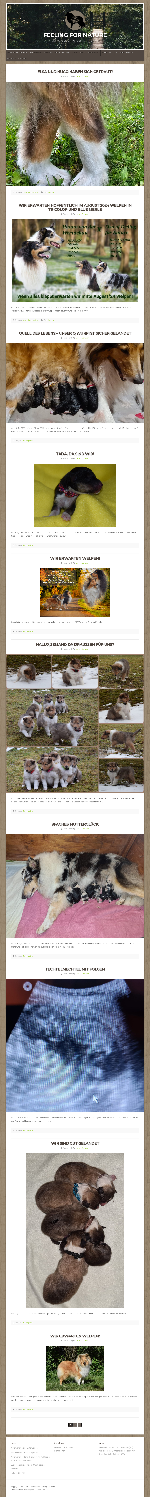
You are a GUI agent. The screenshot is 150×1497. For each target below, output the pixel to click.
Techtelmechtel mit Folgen (75, 969)
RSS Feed (45, 1490)
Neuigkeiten (35, 53)
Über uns (48, 53)
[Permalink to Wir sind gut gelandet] (75, 1230)
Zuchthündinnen (62, 53)
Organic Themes (34, 1490)
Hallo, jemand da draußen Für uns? (75, 644)
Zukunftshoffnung (124, 53)
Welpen (10, 58)
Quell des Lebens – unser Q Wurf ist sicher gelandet (75, 333)
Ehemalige (78, 53)
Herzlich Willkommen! (17, 53)
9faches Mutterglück (75, 824)
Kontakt (22, 58)
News (25, 192)
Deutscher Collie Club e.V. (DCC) (112, 1454)
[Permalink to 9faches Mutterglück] (75, 886)
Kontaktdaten (59, 1451)
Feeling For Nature (75, 35)
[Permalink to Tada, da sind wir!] (75, 495)
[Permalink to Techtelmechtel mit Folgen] (75, 1045)
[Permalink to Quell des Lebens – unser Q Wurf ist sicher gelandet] (75, 383)
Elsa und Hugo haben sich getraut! (75, 71)
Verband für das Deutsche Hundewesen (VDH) (118, 1451)
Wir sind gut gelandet (75, 1143)
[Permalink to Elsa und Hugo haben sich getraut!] (75, 134)
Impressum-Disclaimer (63, 1447)
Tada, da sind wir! (75, 454)
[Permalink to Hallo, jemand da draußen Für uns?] (75, 723)
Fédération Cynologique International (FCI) (116, 1447)
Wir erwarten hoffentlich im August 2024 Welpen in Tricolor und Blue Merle (75, 207)
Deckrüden (93, 53)
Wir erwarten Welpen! (75, 558)
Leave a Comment (82, 77)
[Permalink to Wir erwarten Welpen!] (75, 592)
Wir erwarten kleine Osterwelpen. (24, 1448)
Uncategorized (33, 192)
